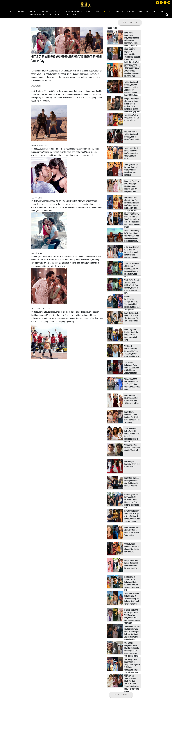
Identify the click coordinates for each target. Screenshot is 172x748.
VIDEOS (131, 11)
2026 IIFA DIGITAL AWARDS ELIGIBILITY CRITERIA (68, 13)
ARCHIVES (143, 11)
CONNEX (22, 11)
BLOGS (108, 11)
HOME (11, 11)
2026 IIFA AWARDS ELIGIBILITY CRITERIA (40, 13)
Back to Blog (131, 22)
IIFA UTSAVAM (93, 11)
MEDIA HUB (158, 11)
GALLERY (119, 11)
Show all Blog (121, 695)
